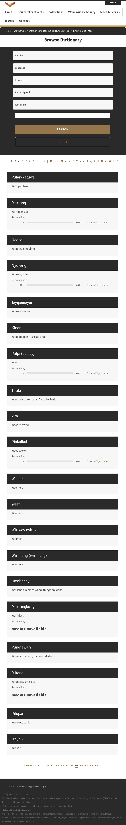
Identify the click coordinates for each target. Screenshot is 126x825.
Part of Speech (22, 92)
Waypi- (17, 739)
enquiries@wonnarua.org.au (34, 786)
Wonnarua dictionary (81, 12)
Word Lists (20, 104)
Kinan (16, 327)
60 (52, 765)
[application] (47, 222)
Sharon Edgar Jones (97, 222)
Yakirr (16, 504)
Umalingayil (22, 581)
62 (62, 765)
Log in (113, 3)
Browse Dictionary (82, 30)
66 (81, 765)
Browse (9, 21)
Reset (62, 142)
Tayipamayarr (23, 302)
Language (20, 67)
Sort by (19, 55)
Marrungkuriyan (25, 606)
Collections (55, 12)
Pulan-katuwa (23, 177)
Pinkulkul (19, 441)
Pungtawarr (21, 647)
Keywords (20, 80)
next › (94, 765)
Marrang (19, 202)
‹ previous (31, 765)
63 (67, 765)
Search (63, 129)
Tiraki (16, 390)
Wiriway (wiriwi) (25, 529)
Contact (24, 21)
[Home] (11, 4)
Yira (15, 416)
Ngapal (17, 239)
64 (72, 765)
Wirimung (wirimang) (29, 555)
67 (86, 765)
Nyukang (19, 265)
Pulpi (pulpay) (23, 353)
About (9, 12)
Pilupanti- (20, 713)
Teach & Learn (109, 12)
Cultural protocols (31, 12)
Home (8, 30)
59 (47, 765)
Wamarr (18, 478)
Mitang (17, 672)
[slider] (50, 222)
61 (57, 765)
